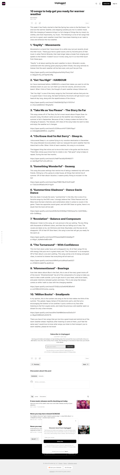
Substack (51, 471)
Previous (36, 364)
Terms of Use (68, 445)
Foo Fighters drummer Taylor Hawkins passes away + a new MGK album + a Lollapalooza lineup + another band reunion (51, 416)
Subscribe (107, 3)
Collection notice (72, 463)
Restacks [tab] (41, 376)
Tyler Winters (41, 407)
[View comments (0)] (35, 23)
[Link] (28, 45)
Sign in (115, 3)
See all (34, 439)
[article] (60, 405)
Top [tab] (32, 396)
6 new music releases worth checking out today (49, 401)
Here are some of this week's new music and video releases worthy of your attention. (51, 404)
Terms (65, 463)
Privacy (60, 463)
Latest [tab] (36, 396)
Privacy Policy (72, 447)
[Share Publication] (100, 3)
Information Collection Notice (59, 447)
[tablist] (37, 376)
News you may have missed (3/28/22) (45, 414)
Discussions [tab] (43, 396)
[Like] (32, 23)
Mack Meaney (33, 17)
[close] (75, 421)
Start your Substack (55, 467)
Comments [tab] (34, 376)
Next (84, 364)
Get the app (68, 467)
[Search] (96, 3)
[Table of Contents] (2, 237)
